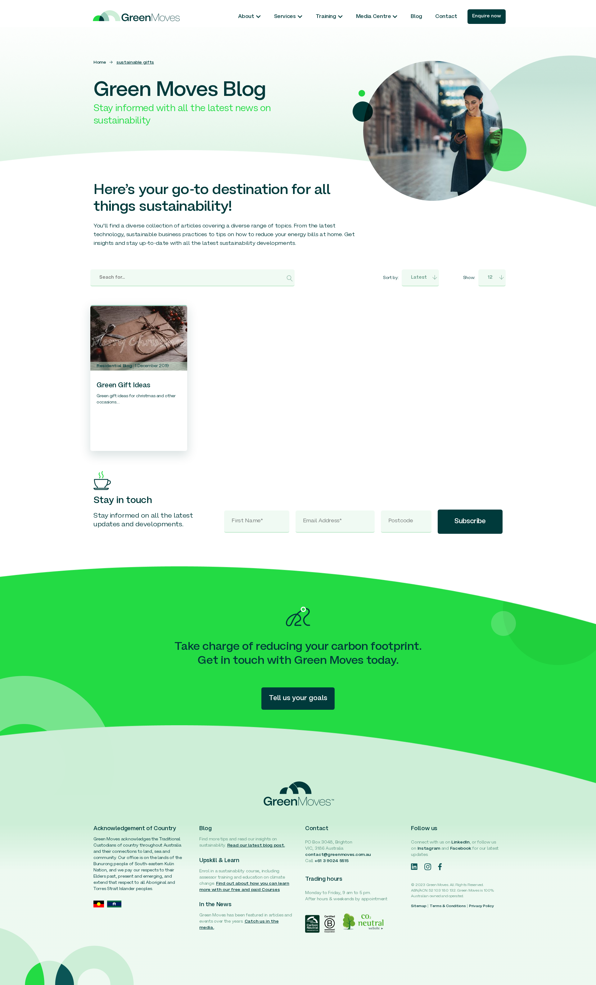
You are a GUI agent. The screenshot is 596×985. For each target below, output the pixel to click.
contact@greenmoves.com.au (338, 855)
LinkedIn (460, 842)
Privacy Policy (481, 906)
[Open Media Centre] (395, 17)
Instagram (429, 849)
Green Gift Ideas (123, 386)
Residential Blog (114, 366)
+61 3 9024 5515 (331, 861)
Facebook (460, 849)
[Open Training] (340, 17)
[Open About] (258, 17)
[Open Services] (300, 17)
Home (99, 63)
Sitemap (418, 906)
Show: (469, 278)
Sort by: (391, 278)
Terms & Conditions (448, 906)
